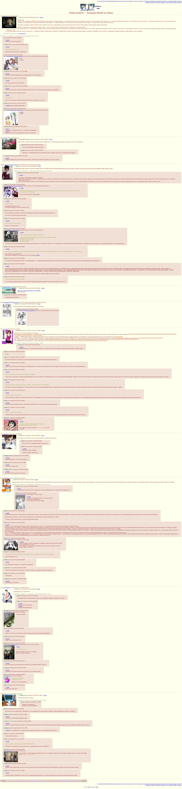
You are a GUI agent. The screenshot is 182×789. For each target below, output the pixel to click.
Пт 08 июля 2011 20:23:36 (12, 660)
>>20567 (7, 88)
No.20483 (22, 218)
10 (21, 780)
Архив (168, 2)
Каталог (172, 2)
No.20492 (22, 258)
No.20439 (22, 400)
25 (53, 780)
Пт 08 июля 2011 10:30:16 (12, 643)
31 (66, 780)
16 (34, 780)
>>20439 (7, 409)
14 (30, 780)
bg (135, 1)
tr (142, 1)
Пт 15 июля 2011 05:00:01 (12, 369)
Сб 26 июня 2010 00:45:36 (26, 17)
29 (62, 780)
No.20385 (22, 538)
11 (23, 780)
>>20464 (21, 188)
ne (117, 1)
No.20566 (25, 71)
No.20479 (24, 198)
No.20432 (22, 357)
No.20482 (21, 210)
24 (51, 780)
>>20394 (24, 448)
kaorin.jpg (8, 419)
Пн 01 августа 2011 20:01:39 (13, 155)
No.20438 (22, 390)
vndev (175, 1)
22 (47, 780)
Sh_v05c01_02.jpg (10, 539)
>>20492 (7, 266)
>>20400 (7, 465)
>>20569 (7, 95)
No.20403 (26, 469)
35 (75, 780)
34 (72, 780)
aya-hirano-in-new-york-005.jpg (12, 644)
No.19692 (25, 728)
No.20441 (22, 407)
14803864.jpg (6, 434)
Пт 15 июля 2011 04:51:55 (12, 362)
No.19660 (21, 708)
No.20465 (22, 184)
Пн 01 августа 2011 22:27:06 (12, 78)
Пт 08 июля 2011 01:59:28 (13, 610)
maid (110, 1)
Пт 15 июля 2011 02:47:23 (12, 357)
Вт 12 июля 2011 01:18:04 (12, 559)
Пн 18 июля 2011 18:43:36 (12, 228)
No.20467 (33, 303)
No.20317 (22, 749)
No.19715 (21, 733)
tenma (172, 1)
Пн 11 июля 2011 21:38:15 (12, 538)
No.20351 (22, 636)
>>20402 (7, 471)
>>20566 (7, 80)
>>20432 (7, 365)
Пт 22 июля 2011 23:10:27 (12, 276)
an (99, 1)
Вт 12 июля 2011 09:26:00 (12, 351)
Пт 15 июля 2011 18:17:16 (12, 407)
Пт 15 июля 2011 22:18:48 (12, 417)
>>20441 (21, 421)
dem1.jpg (5, 16)
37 (79, 780)
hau (153, 1)
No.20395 (39, 440)
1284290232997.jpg (7, 587)
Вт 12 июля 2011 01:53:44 (26, 344)
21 (45, 780)
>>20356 (7, 687)
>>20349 (7, 630)
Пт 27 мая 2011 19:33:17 (13, 728)
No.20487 (24, 294)
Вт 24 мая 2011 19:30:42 (21, 479)
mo (141, 1)
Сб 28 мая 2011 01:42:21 (11, 739)
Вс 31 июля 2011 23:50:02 (10, 37)
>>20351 (18, 646)
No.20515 (22, 276)
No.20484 (22, 228)
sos (162, 1)
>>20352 (7, 663)
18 (38, 780)
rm (161, 1)
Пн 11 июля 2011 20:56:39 (24, 486)
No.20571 (23, 92)
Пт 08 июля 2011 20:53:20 (12, 667)
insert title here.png (7, 286)
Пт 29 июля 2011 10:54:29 (29, 144)
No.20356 (22, 674)
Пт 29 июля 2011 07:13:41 (31, 139)
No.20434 (22, 369)
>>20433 (7, 372)
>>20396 (7, 458)
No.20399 (23, 578)
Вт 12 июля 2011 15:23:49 (29, 446)
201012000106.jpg (7, 478)
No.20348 (35, 601)
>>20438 (7, 403)
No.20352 (22, 643)
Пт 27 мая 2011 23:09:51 (11, 733)
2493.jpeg (5, 137)
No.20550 (45, 139)
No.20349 (26, 610)
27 (57, 780)
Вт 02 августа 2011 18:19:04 (13, 126)
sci (126, 1)
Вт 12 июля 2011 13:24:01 (27, 435)
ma (157, 1)
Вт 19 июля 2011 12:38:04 (12, 246)
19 (40, 780)
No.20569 (25, 86)
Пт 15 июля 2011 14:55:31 (12, 400)
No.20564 (25, 155)
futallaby (96, 787)
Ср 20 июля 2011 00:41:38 (12, 263)
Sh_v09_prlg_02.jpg (22, 494)
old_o (120, 1)
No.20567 (23, 78)
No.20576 (25, 126)
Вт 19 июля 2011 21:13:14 (12, 258)
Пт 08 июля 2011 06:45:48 (12, 636)
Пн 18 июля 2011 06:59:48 (23, 303)
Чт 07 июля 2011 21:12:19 (25, 595)
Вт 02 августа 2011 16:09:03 (12, 108)
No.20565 (20, 54)
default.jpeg (8, 675)
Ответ (41, 17)
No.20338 (33, 589)
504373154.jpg (9, 750)
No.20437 (22, 379)
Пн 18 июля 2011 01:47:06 (12, 184)
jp (155, 1)
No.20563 (40, 150)
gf (104, 1)
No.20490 (22, 246)
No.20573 (23, 108)
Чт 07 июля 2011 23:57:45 (25, 601)
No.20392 (22, 351)
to (165, 1)
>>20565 (7, 73)
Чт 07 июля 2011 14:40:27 (23, 589)
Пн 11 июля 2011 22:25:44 (26, 330)
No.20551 (41, 144)
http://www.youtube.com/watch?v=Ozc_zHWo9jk (29, 290)
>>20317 (7, 766)
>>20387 (7, 562)
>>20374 (7, 525)
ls (156, 1)
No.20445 (22, 417)
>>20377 (19, 488)
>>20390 (7, 581)
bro (102, 1)
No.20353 (22, 660)
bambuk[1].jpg (9, 612)
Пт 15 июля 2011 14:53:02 (12, 390)
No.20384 (22, 522)
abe (146, 1)
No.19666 (28, 721)
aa (144, 1)
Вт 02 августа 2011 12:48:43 (12, 92)
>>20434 (7, 382)
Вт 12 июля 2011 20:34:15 (12, 462)
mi (114, 1)
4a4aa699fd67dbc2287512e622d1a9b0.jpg (14, 56)
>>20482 (7, 220)
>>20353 (7, 670)
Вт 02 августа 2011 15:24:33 (12, 103)
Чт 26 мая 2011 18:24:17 (28, 702)
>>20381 (29, 496)
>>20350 (7, 638)
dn (150, 1)
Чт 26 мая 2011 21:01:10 (13, 714)
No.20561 (19, 37)
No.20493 (22, 263)
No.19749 (21, 739)
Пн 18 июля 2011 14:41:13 (27, 288)
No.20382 (34, 493)
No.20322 (22, 770)
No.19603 (31, 479)
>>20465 (7, 201)
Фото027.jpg (5, 693)
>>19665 (7, 723)
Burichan (148, 2)
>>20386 (21, 347)
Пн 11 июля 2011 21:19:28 (12, 510)
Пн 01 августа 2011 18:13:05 (29, 150)
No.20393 (22, 573)
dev (178, 1)
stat (180, 1)
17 (36, 780)
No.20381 (35, 486)
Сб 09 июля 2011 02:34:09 (12, 674)
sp (127, 1)
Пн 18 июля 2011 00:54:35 (26, 172)
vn (167, 1)
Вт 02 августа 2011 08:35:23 (13, 86)
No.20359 (22, 685)
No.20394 (37, 435)
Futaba (152, 2)
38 (81, 780)
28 (60, 780)
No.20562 (25, 44)
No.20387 (22, 551)
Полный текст (22, 33)
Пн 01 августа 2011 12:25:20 (13, 44)
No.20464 (36, 172)
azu (148, 1)
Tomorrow (163, 2)
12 (25, 780)
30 (64, 780)
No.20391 (37, 344)
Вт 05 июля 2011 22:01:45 (12, 749)
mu (115, 1)
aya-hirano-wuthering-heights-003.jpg (10, 164)
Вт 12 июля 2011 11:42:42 (12, 573)
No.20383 (22, 510)
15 (32, 780)
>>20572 (21, 112)
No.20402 (23, 462)
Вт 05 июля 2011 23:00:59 (12, 763)
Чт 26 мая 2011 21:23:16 (15, 721)
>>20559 (7, 47)
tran (130, 1)
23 (49, 780)
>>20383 (21, 542)
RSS (175, 2)
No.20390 (23, 567)
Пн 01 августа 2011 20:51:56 (11, 54)
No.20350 (21, 628)
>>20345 (20, 603)
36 (77, 780)
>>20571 (7, 129)
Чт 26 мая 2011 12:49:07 (28, 695)
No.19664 (25, 714)
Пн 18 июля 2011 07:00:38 (25, 309)
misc (170, 1)
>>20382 (7, 513)
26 (55, 780)
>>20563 (7, 158)
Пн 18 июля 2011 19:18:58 (12, 294)
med (112, 1)
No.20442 (34, 166)
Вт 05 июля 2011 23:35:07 (12, 770)
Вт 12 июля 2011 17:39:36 (12, 578)
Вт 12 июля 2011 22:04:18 (13, 469)
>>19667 (7, 741)
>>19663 (7, 716)
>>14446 (37, 255)
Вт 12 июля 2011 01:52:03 (12, 567)
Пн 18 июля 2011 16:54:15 (11, 210)
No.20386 (38, 330)
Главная (179, 2)
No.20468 (35, 309)
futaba (93, 787)
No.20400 (26, 455)
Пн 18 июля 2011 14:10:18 (12, 198)
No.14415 (36, 17)
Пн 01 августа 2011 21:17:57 (13, 71)
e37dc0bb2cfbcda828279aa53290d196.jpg (14, 185)
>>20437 (7, 392)
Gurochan (157, 2)
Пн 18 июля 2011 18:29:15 (12, 218)
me (159, 1)
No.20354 (24, 667)
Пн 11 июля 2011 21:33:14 (12, 522)
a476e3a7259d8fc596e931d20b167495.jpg (14, 110)
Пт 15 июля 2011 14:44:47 (12, 379)
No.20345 (35, 595)
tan (164, 1)
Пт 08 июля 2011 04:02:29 (11, 628)
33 (70, 780)
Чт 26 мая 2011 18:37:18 (11, 708)
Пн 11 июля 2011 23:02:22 (12, 551)
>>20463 (21, 175)
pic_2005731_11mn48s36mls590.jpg (13, 230)
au (139, 1)
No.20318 (23, 763)
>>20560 (7, 40)
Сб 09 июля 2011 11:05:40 (12, 685)
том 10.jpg (5, 329)
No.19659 (38, 702)
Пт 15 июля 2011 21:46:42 (24, 166)
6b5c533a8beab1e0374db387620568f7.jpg (11, 302)
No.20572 (23, 103)
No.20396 (39, 446)
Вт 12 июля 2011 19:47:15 (13, 455)
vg (137, 1)
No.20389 (22, 559)
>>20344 (20, 606)
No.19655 (40, 695)
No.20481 (38, 288)
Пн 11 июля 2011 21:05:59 (24, 493)
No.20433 (22, 362)
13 (28, 780)
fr (103, 1)
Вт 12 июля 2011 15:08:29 (29, 440)
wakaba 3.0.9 (89, 787)
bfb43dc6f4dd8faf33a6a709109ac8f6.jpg (27, 310)
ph (123, 1)
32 (68, 780)
